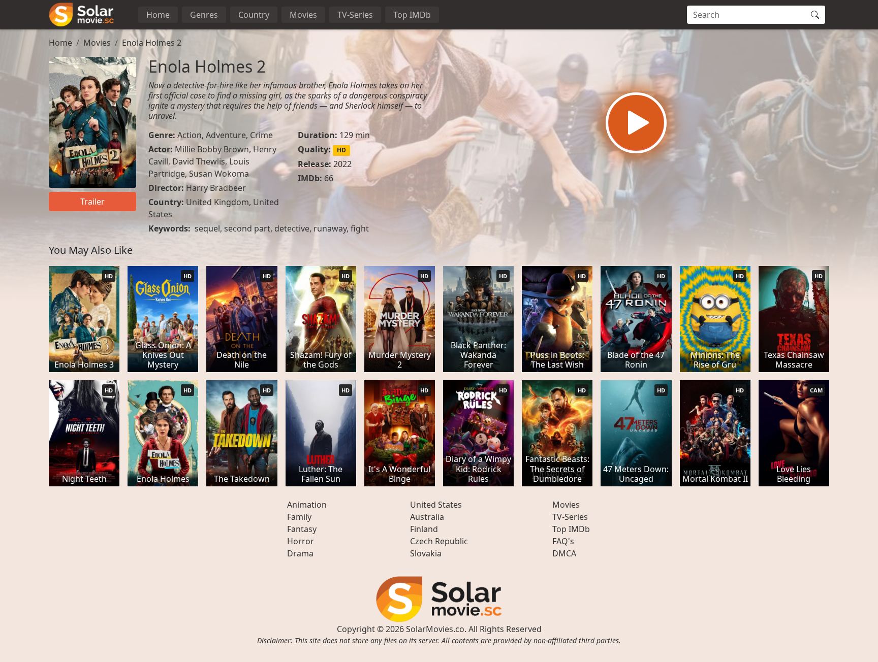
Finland (424, 529)
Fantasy (302, 529)
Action (189, 135)
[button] (636, 122)
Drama (300, 553)
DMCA (564, 553)
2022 (342, 164)
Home (158, 14)
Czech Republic (439, 541)
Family (299, 516)
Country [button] (253, 14)
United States (436, 504)
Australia (427, 516)
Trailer (92, 201)
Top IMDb (412, 14)
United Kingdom (217, 202)
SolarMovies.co (435, 629)
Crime (261, 135)
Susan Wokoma (219, 173)
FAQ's (563, 541)
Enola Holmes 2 (151, 42)
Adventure (226, 135)
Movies (303, 14)
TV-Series (355, 14)
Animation (307, 504)
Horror (300, 541)
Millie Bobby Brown (212, 149)
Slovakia (426, 553)
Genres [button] (204, 14)
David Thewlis (198, 161)
